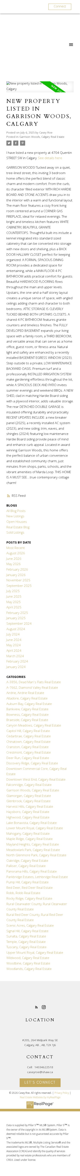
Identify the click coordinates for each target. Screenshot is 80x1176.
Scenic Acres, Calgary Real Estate (30, 926)
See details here (50, 158)
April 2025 (13, 608)
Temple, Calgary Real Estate (26, 942)
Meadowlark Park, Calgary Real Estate (33, 850)
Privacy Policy (61, 1093)
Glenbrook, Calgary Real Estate (28, 801)
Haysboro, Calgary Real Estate (27, 812)
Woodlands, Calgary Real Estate (29, 969)
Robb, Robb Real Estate (23, 893)
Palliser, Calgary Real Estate (26, 866)
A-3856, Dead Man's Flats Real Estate (33, 682)
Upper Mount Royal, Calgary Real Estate (34, 953)
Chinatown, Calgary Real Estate (28, 742)
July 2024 (13, 635)
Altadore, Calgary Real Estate (27, 699)
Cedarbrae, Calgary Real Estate (28, 736)
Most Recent (15, 548)
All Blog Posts (16, 511)
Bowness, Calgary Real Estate (27, 715)
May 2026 (13, 564)
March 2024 (15, 656)
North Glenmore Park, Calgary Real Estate (36, 855)
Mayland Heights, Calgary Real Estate (32, 845)
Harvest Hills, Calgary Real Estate (29, 807)
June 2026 (13, 559)
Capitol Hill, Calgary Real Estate (28, 731)
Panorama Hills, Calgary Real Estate (31, 872)
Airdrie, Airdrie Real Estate (25, 693)
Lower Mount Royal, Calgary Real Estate (34, 828)
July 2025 (13, 591)
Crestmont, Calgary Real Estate (28, 753)
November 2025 (18, 580)
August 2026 (15, 553)
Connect (60, 7)
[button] (36, 1007)
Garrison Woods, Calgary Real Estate (41, 137)
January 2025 (16, 618)
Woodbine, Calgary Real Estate (28, 964)
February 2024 (17, 662)
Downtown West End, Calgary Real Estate (35, 780)
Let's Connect (40, 1082)
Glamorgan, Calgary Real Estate (28, 796)
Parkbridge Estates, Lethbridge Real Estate (37, 877)
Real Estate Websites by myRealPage (40, 1097)
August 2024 (15, 629)
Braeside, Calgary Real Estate (27, 720)
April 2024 (13, 651)
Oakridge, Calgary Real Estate (27, 861)
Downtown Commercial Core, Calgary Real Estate (36, 771)
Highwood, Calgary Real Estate (27, 818)
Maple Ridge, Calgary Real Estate (29, 839)
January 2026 (16, 575)
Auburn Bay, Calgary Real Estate (29, 704)
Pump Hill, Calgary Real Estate (27, 882)
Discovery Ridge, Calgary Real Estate (32, 763)
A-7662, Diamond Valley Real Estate (32, 688)
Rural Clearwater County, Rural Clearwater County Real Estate (36, 907)
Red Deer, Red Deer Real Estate (29, 888)
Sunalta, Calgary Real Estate (26, 937)
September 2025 (19, 586)
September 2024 (19, 624)
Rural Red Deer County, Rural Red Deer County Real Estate (34, 917)
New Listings (15, 516)
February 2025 (17, 613)
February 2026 (17, 570)
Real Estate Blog (17, 527)
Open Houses (16, 522)
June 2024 (13, 640)
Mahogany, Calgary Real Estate (28, 834)
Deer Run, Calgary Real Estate (27, 758)
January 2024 (16, 667)
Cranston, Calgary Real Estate (27, 747)
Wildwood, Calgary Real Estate (27, 958)
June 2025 (13, 597)
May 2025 (13, 602)
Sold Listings (15, 533)
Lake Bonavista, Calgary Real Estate (31, 823)
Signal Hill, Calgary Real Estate (27, 931)
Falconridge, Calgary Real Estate (29, 785)
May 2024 (13, 645)
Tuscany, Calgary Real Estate (26, 947)
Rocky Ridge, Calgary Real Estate (29, 899)
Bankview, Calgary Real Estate (27, 709)
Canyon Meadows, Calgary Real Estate (33, 726)
